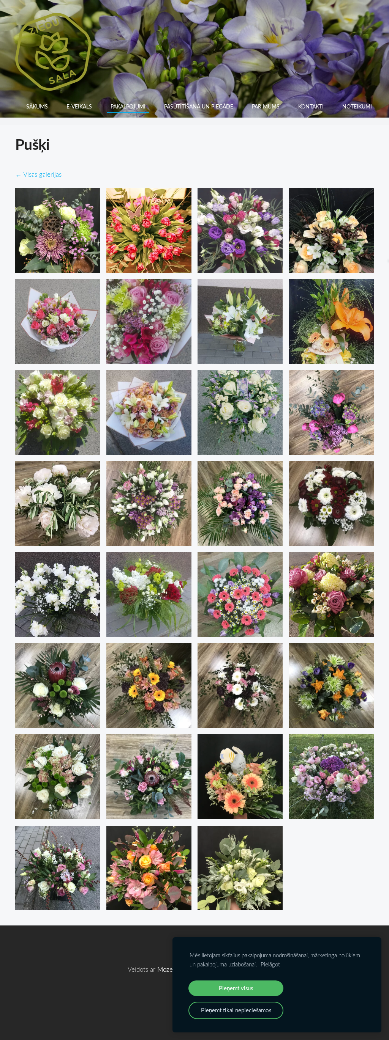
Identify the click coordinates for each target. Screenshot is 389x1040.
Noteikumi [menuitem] (357, 106)
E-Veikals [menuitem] (79, 106)
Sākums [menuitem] (37, 106)
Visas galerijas (42, 174)
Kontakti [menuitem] (311, 106)
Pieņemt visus (236, 988)
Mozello (168, 969)
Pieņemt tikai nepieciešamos (236, 1010)
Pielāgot (270, 964)
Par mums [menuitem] (266, 106)
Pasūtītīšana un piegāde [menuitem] (198, 106)
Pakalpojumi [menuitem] (128, 106)
